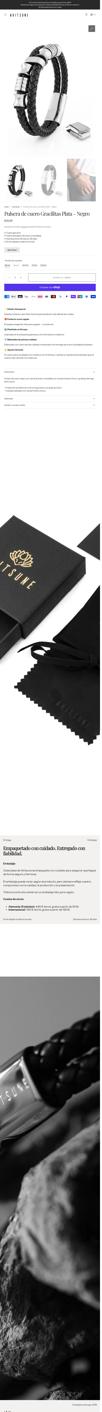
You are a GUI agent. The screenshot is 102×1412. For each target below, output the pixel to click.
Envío (24, 223)
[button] (86, 14)
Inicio (6, 203)
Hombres (16, 203)
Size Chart (12, 246)
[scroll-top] (94, 1406)
